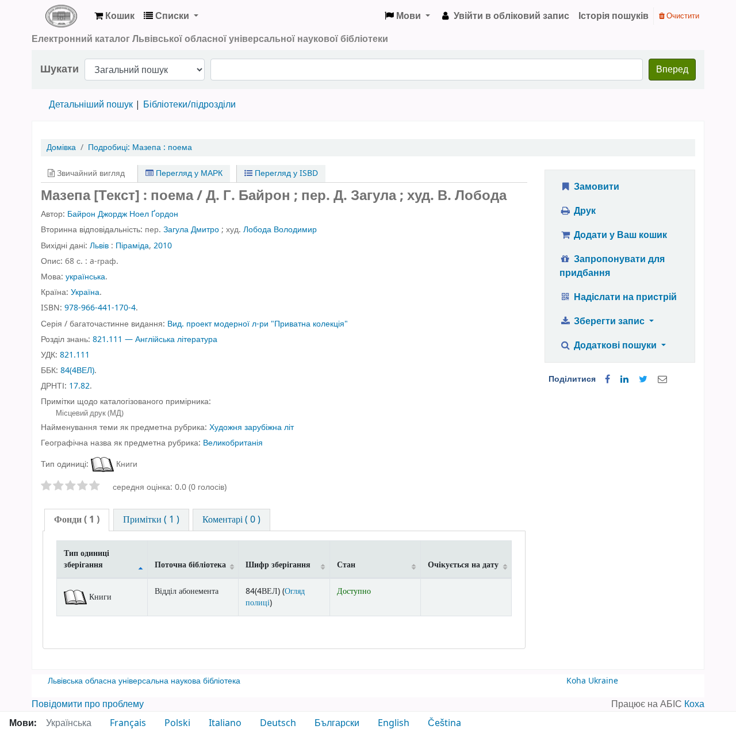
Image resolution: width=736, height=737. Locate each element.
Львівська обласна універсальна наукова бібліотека (144, 681)
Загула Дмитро (191, 230)
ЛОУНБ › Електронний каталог (61, 16)
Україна (85, 292)
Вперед (672, 69)
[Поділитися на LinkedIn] (624, 379)
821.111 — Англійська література (155, 339)
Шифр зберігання (278, 565)
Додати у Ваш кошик (619, 235)
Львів (99, 246)
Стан (346, 565)
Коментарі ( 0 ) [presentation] (231, 520)
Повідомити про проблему (88, 704)
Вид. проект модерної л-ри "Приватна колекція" (257, 324)
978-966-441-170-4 (100, 308)
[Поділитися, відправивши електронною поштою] (662, 379)
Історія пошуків (613, 16)
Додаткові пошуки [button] (615, 345)
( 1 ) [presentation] (76, 520)
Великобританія (233, 443)
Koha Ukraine (592, 681)
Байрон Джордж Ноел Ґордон (122, 214)
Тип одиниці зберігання (86, 558)
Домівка (61, 147)
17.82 (79, 386)
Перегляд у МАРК (188, 173)
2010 (163, 246)
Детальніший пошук (91, 105)
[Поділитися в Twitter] (643, 379)
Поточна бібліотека (190, 565)
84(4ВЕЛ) (77, 370)
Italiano (225, 723)
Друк (584, 211)
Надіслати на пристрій (624, 297)
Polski (177, 723)
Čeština (444, 723)
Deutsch (278, 723)
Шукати (59, 69)
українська (85, 277)
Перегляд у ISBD (285, 173)
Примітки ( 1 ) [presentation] (151, 520)
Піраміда (132, 246)
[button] (114, 16)
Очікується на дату (463, 565)
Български (337, 723)
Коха (694, 704)
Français (128, 723)
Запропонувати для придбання (612, 266)
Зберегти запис (609, 321)
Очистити (682, 15)
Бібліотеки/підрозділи (189, 105)
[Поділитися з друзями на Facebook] (607, 379)
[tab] (76, 520)
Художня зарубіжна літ (251, 427)
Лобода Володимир (280, 230)
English (393, 723)
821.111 (75, 355)
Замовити (595, 187)
